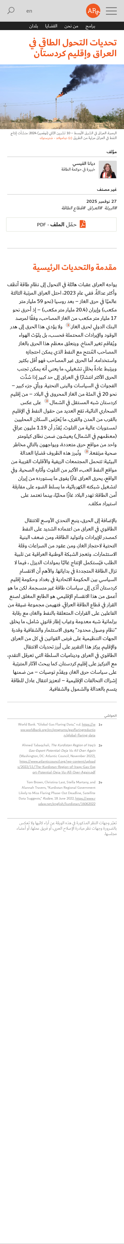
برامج (90, 26)
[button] (67, 326)
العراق (95, 208)
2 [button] (100, 745)
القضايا (51, 26)
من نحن (71, 26)
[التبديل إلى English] (29, 11)
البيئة (110, 208)
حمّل (63, 224)
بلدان (33, 26)
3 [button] (100, 782)
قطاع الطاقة (73, 208)
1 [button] (100, 724)
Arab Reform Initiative (93, 11)
